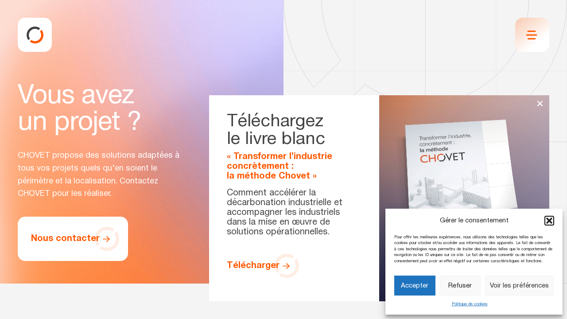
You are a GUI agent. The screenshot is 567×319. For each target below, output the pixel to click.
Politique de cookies (470, 304)
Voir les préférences (519, 286)
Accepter (414, 286)
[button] (549, 220)
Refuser (460, 286)
